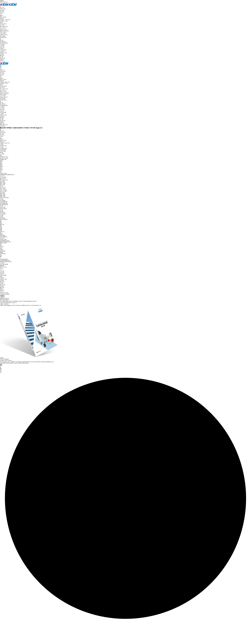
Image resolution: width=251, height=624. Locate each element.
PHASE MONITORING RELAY (7, 174)
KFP (1, 165)
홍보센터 (2, 55)
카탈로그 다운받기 (4, 304)
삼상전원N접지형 (4, 204)
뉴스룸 (1, 56)
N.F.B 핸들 (2, 36)
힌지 (1, 255)
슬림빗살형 (2, 251)
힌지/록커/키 (3, 41)
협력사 (1, 15)
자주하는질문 (3, 49)
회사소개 (2, 7)
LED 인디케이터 (4, 34)
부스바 (1, 268)
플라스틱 (2, 224)
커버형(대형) (3, 149)
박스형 (1, 205)
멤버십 (1, 288)
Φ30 (1, 229)
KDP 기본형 (3, 188)
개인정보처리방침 (4, 292)
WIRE (1, 234)
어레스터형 (2, 207)
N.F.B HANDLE (3, 236)
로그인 (6, 2)
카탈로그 (2, 59)
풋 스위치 (2, 25)
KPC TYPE (2, 183)
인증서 (1, 13)
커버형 (1, 147)
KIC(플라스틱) (3, 159)
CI (0, 14)
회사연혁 (2, 11)
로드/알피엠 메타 (4, 43)
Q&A (1, 276)
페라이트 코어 (3, 267)
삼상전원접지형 (3, 203)
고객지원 (2, 45)
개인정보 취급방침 (4, 359)
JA (0, 67)
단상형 (1, 199)
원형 (1, 248)
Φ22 (1, 228)
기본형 (1, 144)
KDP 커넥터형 (3, 190)
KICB (1, 160)
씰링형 (1, 252)
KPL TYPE (2, 184)
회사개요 (2, 10)
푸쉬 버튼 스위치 (4, 26)
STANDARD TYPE (4, 240)
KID (1, 163)
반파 (1, 172)
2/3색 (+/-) (2, 231)
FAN (1, 245)
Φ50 (1, 230)
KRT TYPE (2, 194)
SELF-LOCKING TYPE (5, 241)
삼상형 (1, 211)
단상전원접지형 (3, 201)
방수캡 (1, 186)
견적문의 (2, 54)
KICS (1, 161)
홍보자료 (2, 60)
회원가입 (2, 2)
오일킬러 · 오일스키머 (5, 19)
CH (1, 68)
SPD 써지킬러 (3, 32)
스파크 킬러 (2, 33)
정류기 (1, 22)
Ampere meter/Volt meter (5, 261)
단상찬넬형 (2, 200)
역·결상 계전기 (3, 23)
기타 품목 (2, 44)
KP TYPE (2, 181)
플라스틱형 (2, 178)
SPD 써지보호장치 (4, 30)
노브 (1, 269)
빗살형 (1, 249)
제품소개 (2, 18)
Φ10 (1, 223)
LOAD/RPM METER (4, 260)
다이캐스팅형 (3, 177)
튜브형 (1, 152)
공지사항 (2, 47)
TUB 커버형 (3, 151)
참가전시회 (2, 58)
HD (1, 233)
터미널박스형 (3, 145)
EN (1, 66)
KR (1, 65)
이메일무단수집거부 (4, 294)
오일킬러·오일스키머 (5, 82)
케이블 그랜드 (3, 37)
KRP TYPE (2, 196)
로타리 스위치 (3, 29)
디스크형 (2, 153)
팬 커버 (1, 40)
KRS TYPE (2, 195)
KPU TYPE (2, 182)
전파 (1, 170)
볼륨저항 (2, 265)
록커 (1, 256)
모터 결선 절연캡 (4, 264)
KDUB (1, 166)
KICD (1, 164)
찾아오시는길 (3, 17)
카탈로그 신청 (3, 52)
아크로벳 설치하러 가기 (36, 305)
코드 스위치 (2, 27)
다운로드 (2, 48)
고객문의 (2, 51)
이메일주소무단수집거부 (6, 360)
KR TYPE (2, 192)
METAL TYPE (3, 243)
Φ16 (1, 227)
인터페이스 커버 (4, 21)
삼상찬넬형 (2, 212)
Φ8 (0, 222)
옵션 (1, 155)
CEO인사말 (2, 8)
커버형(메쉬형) (3, 148)
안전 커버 (2, 238)
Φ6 (0, 220)
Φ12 (1, 225)
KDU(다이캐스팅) (4, 158)
